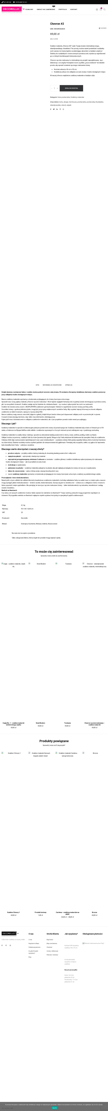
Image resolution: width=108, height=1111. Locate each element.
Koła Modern (40, 723)
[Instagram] (10, 945)
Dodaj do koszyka (71, 88)
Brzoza (94, 912)
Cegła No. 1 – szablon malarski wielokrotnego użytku (13, 724)
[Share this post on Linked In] (57, 109)
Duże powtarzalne (64, 97)
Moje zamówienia (52, 943)
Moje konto (50, 939)
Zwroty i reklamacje (52, 951)
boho (61, 102)
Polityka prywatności (34, 947)
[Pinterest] (6, 945)
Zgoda (54, 1108)
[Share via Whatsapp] (63, 109)
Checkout (49, 947)
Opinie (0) (68, 385)
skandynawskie (55, 105)
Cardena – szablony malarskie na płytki (67, 913)
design (66, 102)
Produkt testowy (40, 912)
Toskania (67, 723)
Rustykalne (99, 102)
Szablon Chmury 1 (13, 912)
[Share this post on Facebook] (50, 109)
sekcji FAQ (38, 412)
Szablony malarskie (77, 97)
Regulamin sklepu (34, 943)
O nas (30, 939)
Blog (30, 957)
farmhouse (73, 102)
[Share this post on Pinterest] (60, 109)
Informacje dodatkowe (52, 385)
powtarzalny (91, 102)
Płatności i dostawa (52, 955)
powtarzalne (81, 102)
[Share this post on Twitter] (53, 109)
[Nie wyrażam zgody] (105, 1106)
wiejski (69, 105)
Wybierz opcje (67, 917)
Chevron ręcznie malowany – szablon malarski (94, 724)
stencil (63, 105)
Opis (37, 385)
